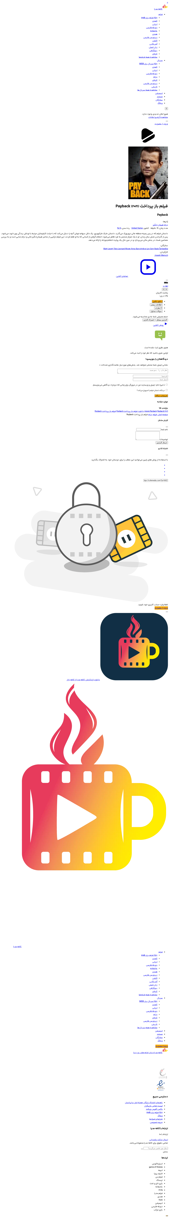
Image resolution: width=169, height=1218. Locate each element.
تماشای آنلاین (122, 276)
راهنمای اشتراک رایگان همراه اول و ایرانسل (144, 1102)
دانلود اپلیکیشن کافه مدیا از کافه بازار (83, 679)
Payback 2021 (162, 411)
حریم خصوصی (156, 1122)
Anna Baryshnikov (139, 249)
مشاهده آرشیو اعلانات (158, 117)
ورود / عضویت (161, 124)
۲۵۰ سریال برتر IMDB (148, 64)
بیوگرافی (153, 50)
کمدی (154, 21)
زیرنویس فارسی (150, 37)
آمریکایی (153, 44)
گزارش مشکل (161, 320)
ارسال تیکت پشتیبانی (158, 1139)
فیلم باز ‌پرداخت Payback (105, 411)
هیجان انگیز (158, 225)
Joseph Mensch (161, 255)
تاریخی (154, 87)
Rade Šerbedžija (161, 249)
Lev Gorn (150, 249)
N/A (119, 228)
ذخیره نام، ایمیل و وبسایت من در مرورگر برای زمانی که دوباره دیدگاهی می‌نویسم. (129, 385)
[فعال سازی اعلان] (167, 280)
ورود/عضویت (161, 1046)
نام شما (164, 429)
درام (155, 77)
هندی (154, 34)
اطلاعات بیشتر (156, 305)
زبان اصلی (153, 47)
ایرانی (154, 24)
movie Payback (150, 411)
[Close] (167, 426)
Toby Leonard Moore (122, 249)
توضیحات (164, 439)
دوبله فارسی (151, 27)
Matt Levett (108, 249)
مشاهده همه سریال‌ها (147, 90)
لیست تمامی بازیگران (153, 1106)
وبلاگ (160, 103)
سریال (160, 60)
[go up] (167, 1215)
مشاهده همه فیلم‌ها (148, 57)
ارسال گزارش (162, 443)
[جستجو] (167, 121)
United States (137, 228)
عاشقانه (153, 31)
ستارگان (159, 100)
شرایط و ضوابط (156, 1119)
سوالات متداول (156, 311)
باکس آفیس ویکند (154, 1109)
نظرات (158, 308)
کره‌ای (154, 54)
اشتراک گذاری (149, 320)
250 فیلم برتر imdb (149, 17)
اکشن (154, 40)
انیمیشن (159, 93)
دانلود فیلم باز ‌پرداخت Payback (130, 411)
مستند (160, 96)
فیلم (160, 14)
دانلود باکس (157, 301)
